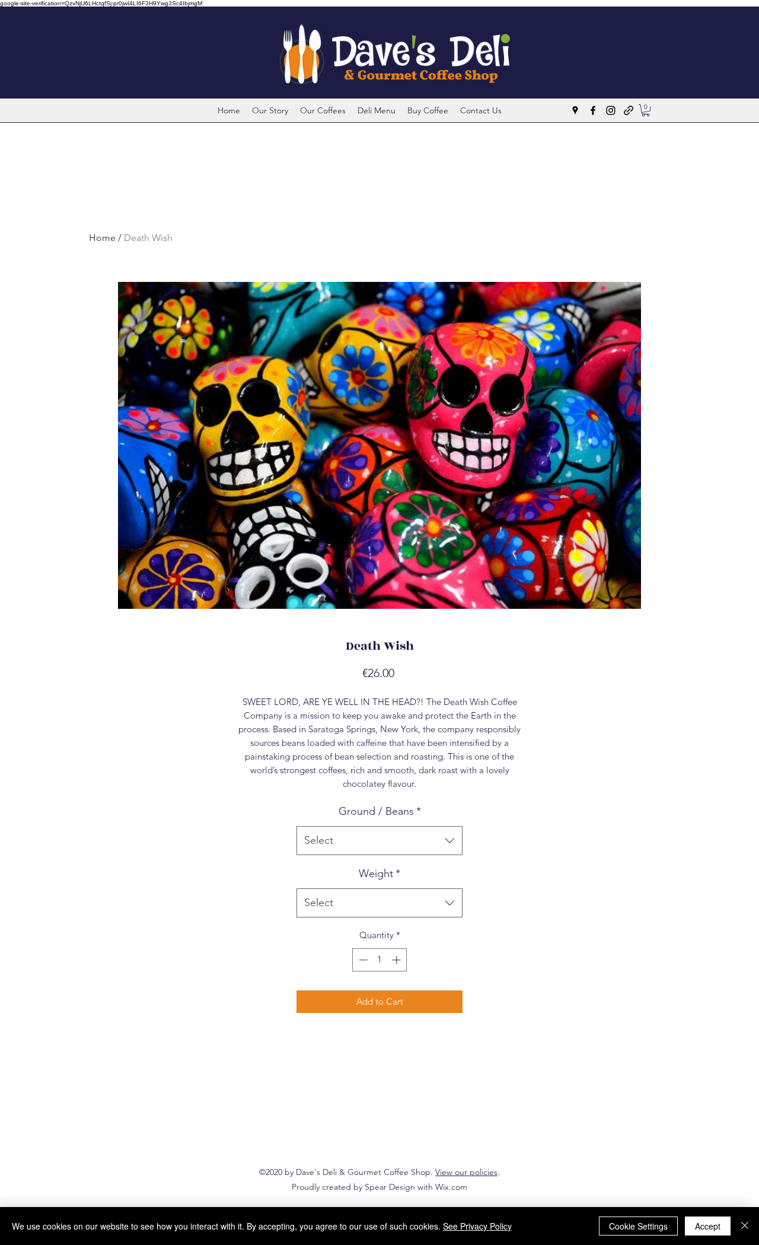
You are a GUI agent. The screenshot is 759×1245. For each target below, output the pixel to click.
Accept (707, 1226)
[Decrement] (362, 960)
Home (102, 237)
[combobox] (379, 841)
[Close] (745, 1226)
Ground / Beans (380, 811)
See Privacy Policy (477, 1226)
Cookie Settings (638, 1226)
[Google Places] (575, 110)
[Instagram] (611, 110)
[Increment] (398, 960)
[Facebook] (593, 110)
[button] (646, 110)
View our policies (466, 1172)
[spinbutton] (380, 960)
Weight (379, 873)
